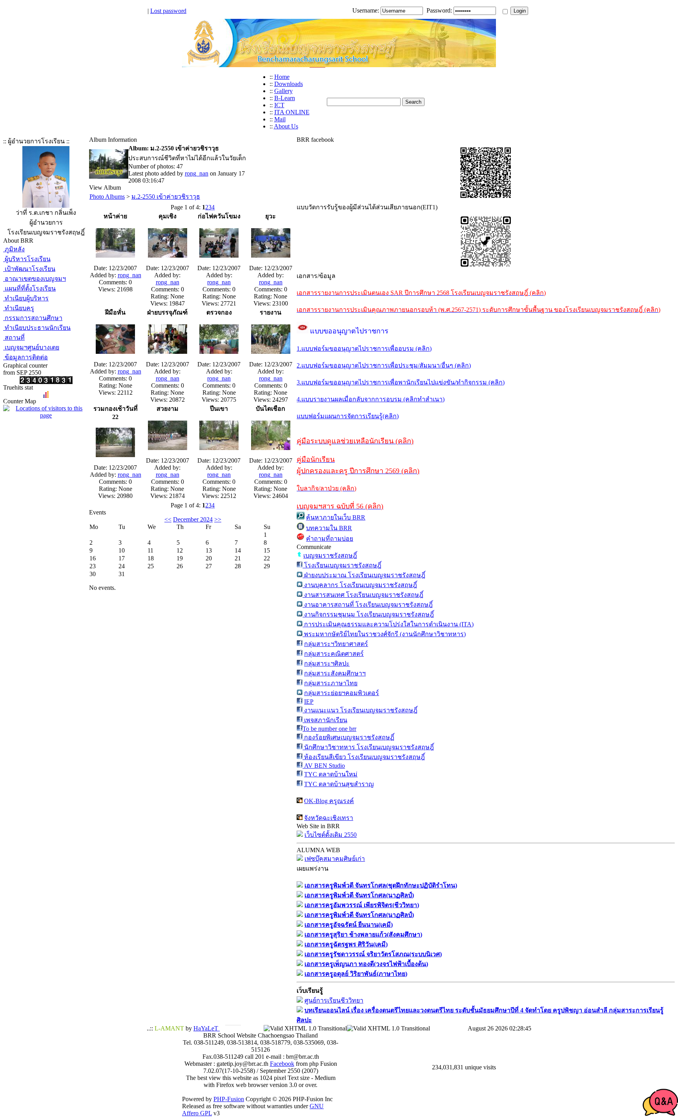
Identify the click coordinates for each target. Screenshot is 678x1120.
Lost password (168, 10)
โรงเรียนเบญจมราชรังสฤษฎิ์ (342, 565)
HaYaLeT (206, 1028)
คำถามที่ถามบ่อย (329, 538)
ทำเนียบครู (18, 308)
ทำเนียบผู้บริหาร (26, 298)
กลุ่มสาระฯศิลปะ (327, 663)
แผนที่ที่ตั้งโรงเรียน (29, 288)
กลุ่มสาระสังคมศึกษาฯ (335, 673)
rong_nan (196, 173)
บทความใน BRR (329, 528)
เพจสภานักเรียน (325, 720)
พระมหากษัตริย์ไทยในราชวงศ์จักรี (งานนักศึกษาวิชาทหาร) (384, 634)
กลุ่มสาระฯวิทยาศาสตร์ (336, 644)
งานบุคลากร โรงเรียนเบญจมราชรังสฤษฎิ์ (360, 585)
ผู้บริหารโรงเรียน (27, 259)
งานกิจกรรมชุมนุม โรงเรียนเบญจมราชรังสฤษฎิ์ (368, 614)
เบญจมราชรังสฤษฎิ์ (330, 555)
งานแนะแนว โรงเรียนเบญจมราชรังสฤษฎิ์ (360, 710)
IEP (308, 701)
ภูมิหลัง (14, 249)
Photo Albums (107, 196)
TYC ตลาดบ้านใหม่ (330, 774)
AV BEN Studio (324, 765)
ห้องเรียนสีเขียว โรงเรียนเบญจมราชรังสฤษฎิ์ (364, 757)
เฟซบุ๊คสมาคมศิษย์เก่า (334, 858)
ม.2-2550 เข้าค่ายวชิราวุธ (165, 196)
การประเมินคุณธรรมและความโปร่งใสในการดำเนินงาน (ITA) (388, 624)
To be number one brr (329, 728)
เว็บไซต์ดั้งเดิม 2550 (330, 834)
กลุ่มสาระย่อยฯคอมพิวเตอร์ (341, 693)
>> (217, 519)
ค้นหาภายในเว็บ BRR (335, 517)
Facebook (282, 1063)
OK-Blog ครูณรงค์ (329, 801)
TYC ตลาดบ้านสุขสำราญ (339, 784)
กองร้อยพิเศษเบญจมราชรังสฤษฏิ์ (348, 737)
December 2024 (193, 519)
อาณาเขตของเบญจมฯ (34, 278)
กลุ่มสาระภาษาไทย (330, 683)
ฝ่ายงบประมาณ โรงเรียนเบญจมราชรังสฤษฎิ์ (364, 575)
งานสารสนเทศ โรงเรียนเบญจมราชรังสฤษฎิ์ (363, 594)
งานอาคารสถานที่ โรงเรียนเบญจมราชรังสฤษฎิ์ (368, 604)
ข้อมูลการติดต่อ (25, 357)
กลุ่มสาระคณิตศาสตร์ (334, 653)
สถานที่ (14, 337)
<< (167, 519)
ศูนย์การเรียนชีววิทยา (333, 1000)
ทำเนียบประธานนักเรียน (37, 327)
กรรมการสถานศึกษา (32, 318)
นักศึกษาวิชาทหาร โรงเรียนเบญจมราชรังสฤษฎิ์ (368, 747)
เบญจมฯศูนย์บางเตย (31, 347)
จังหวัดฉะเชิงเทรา (328, 817)
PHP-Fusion (228, 1099)
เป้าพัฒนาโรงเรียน (29, 268)
